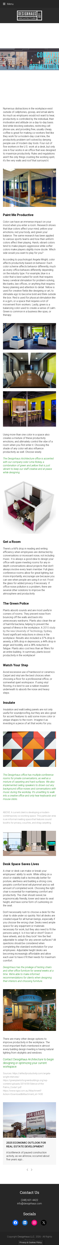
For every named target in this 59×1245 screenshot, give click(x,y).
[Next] (31, 1169)
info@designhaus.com (29, 1203)
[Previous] (27, 1169)
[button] (8, 4)
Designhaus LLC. (26, 1236)
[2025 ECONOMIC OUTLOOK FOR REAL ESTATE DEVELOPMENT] (29, 1119)
